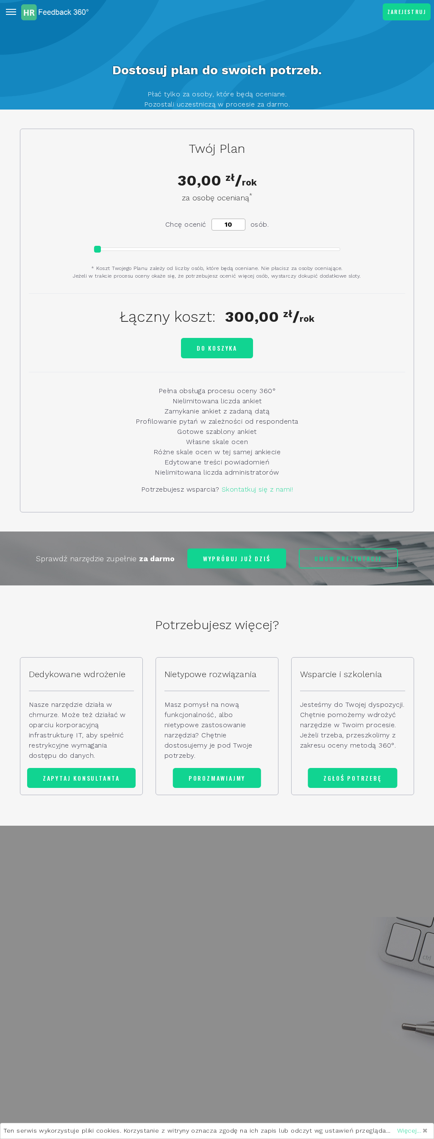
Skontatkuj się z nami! (257, 489)
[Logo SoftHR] (55, 12)
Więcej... (409, 1130)
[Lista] (11, 11)
